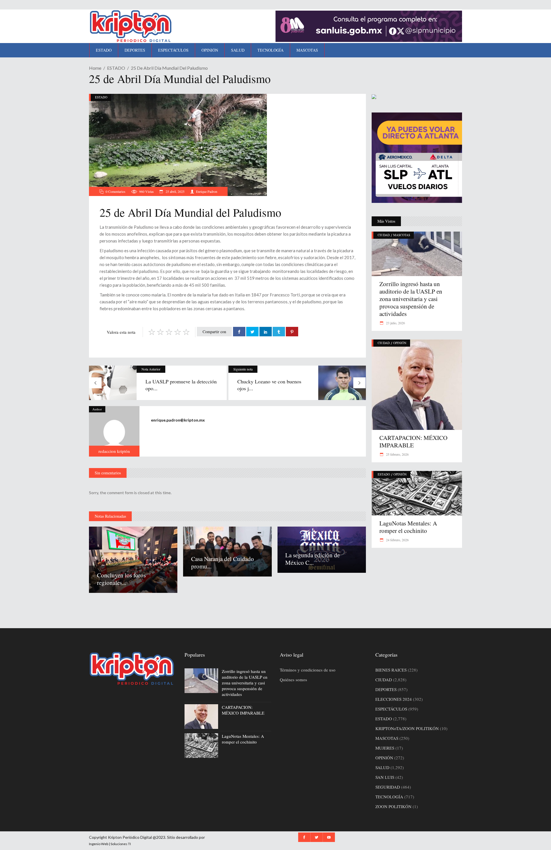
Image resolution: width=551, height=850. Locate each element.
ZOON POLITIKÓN (393, 806)
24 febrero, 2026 (397, 539)
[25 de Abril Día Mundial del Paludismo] (114, 431)
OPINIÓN (399, 343)
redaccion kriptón (114, 451)
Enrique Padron (206, 191)
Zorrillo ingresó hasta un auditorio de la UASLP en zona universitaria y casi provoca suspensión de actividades (410, 299)
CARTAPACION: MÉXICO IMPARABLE (413, 441)
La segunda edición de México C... (312, 558)
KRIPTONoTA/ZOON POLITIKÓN (407, 728)
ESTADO (116, 68)
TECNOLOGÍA (389, 796)
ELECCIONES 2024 (393, 699)
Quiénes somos (293, 679)
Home (95, 68)
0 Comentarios (115, 191)
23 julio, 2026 (395, 323)
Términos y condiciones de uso (307, 670)
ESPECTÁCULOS (391, 709)
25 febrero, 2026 (397, 454)
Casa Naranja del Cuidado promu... (222, 562)
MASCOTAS (401, 235)
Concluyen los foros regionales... (121, 579)
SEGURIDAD (387, 787)
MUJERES (384, 748)
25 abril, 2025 (175, 191)
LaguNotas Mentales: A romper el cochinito (408, 527)
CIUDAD (384, 235)
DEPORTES (386, 689)
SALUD (382, 767)
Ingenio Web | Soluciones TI (110, 844)
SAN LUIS (384, 777)
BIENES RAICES (391, 670)
